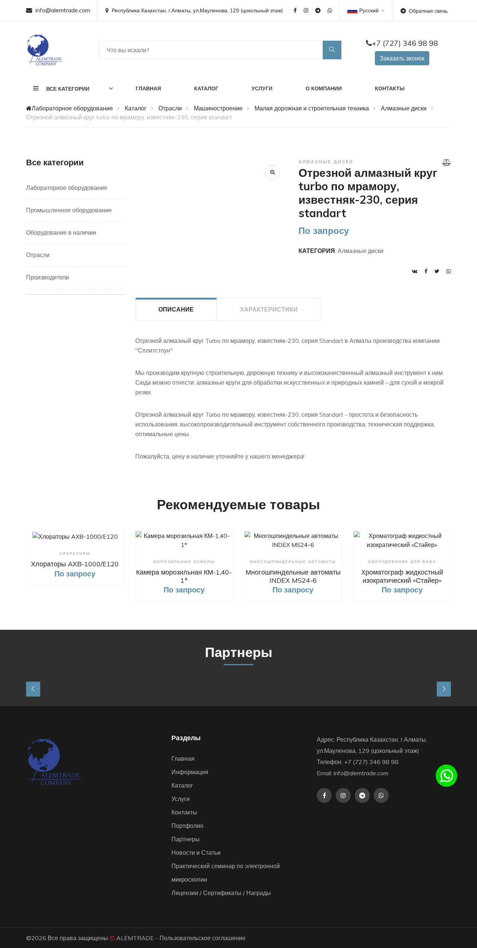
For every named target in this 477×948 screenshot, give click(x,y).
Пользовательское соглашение (202, 938)
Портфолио (187, 825)
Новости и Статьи (196, 852)
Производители (47, 277)
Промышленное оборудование (69, 210)
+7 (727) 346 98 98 (405, 43)
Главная (148, 88)
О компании (324, 88)
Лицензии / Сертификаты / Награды (221, 893)
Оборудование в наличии (61, 232)
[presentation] (33, 689)
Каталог (206, 88)
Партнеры (185, 839)
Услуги (262, 88)
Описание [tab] (176, 309)
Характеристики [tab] (269, 309)
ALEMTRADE (135, 938)
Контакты (390, 88)
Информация (189, 772)
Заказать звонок (402, 58)
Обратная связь (428, 10)
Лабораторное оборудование (72, 108)
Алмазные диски (404, 108)
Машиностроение (218, 108)
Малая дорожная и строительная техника (312, 108)
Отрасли (170, 108)
